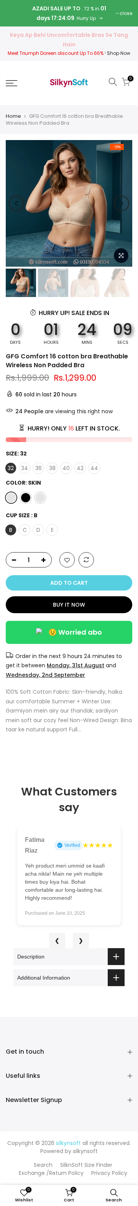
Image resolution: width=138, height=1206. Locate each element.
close (126, 13)
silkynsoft (85, 1151)
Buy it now (69, 605)
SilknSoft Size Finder (86, 1165)
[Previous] (16, 203)
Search (43, 1165)
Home (13, 116)
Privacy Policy (109, 1173)
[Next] (121, 203)
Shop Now (118, 53)
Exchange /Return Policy (51, 1173)
